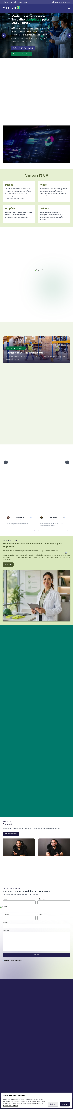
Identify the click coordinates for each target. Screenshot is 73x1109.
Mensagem (6, 930)
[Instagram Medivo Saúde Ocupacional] (61, 1075)
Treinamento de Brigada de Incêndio (17, 112)
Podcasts (6, 1039)
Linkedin (47, 871)
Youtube (67, 871)
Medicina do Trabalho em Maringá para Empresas (36, 92)
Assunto (5, 922)
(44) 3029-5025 (15, 2)
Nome (5, 899)
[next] (67, 462)
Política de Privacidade (10, 1105)
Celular (39, 915)
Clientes (5, 1042)
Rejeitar (53, 1104)
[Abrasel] (53, 462)
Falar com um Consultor (20, 54)
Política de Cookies (9, 1050)
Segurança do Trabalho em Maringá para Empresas (24, 96)
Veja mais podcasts (11, 833)
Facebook (6, 871)
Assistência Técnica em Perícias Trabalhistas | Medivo (36, 108)
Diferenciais (7, 1033)
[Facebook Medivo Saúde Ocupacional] (58, 1075)
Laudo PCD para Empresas (57, 96)
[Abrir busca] (44, 8)
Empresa (6, 1031)
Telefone (6, 915)
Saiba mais (23, 48)
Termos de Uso (8, 1048)
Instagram (27, 871)
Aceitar (64, 1104)
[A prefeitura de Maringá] (18, 462)
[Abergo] (35, 462)
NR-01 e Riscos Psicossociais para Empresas (52, 112)
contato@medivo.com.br (60, 2)
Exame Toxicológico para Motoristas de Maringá (36, 100)
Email (5, 907)
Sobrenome (41, 899)
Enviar (36, 955)
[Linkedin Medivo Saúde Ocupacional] (64, 1075)
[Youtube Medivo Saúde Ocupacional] (67, 1075)
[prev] (6, 462)
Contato (5, 1045)
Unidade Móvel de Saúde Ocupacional (20, 104)
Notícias (5, 1036)
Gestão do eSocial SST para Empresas (53, 104)
